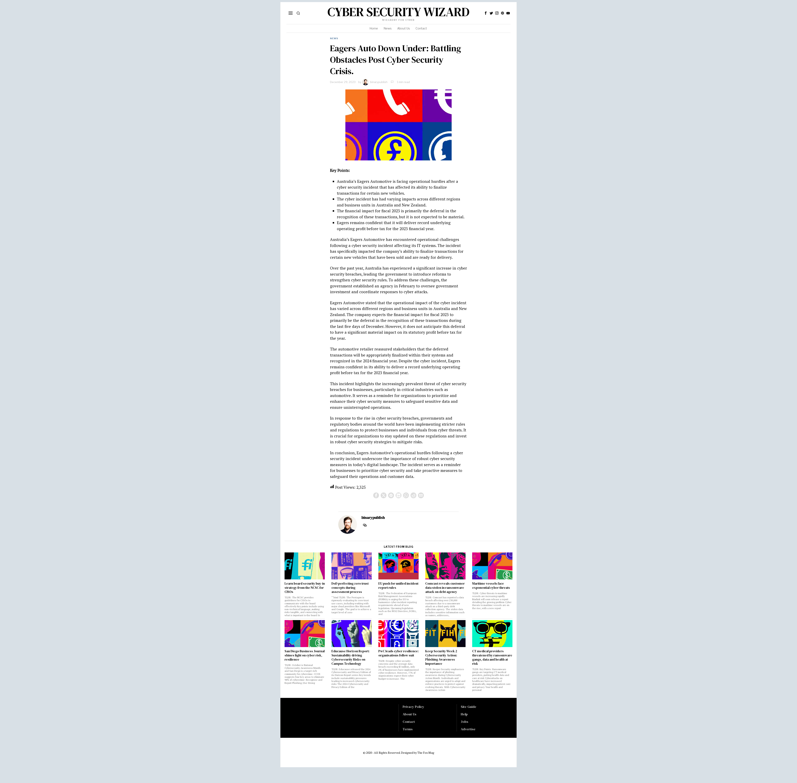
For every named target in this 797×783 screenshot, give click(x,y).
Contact (409, 721)
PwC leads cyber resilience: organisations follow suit (398, 653)
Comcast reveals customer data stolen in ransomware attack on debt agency (445, 587)
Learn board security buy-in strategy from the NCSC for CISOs (305, 587)
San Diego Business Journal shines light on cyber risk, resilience (305, 655)
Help (464, 714)
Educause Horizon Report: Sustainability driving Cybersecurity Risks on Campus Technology (350, 657)
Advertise (468, 729)
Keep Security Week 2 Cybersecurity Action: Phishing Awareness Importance (441, 657)
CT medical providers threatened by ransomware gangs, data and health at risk (492, 657)
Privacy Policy (413, 706)
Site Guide (468, 706)
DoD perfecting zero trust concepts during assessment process (350, 587)
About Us (409, 714)
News (334, 38)
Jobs (464, 721)
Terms (408, 729)
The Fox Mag (425, 753)
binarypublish (378, 82)
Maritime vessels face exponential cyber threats (491, 585)
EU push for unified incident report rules (398, 585)
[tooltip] (485, 13)
